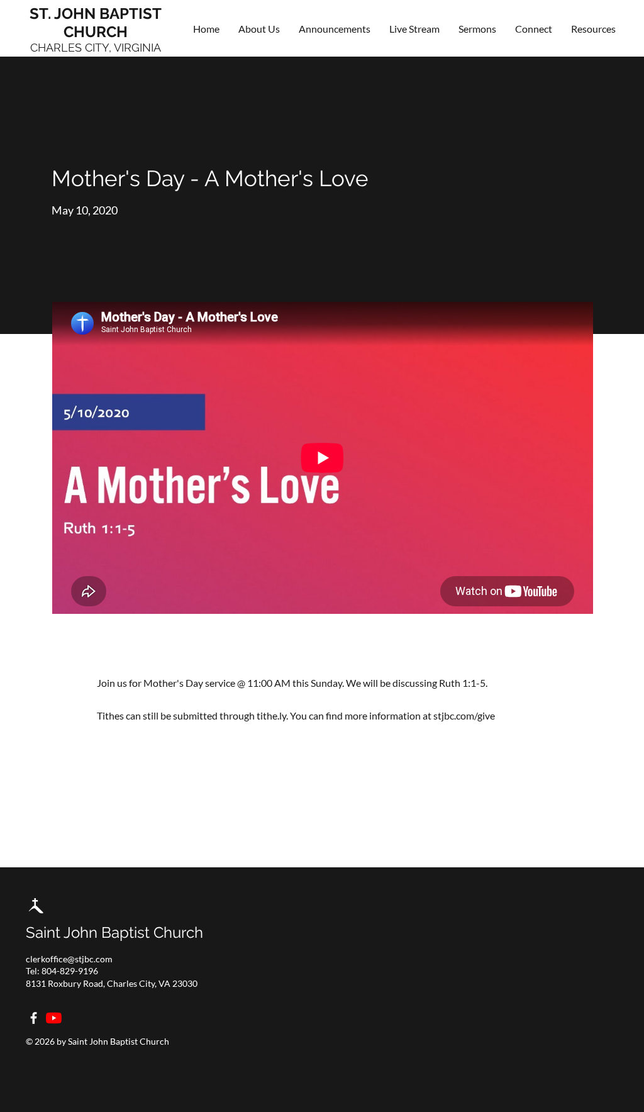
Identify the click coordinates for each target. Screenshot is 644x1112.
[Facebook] (34, 1018)
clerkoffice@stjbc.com (69, 959)
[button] (534, 28)
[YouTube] (54, 1018)
